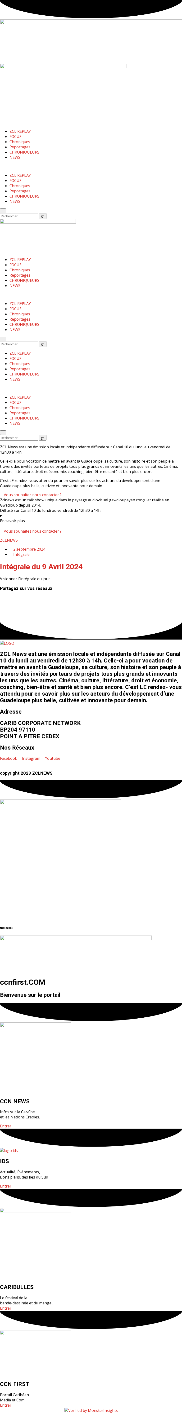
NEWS (14, 157)
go (43, 216)
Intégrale (21, 554)
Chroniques (19, 141)
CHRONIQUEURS (24, 152)
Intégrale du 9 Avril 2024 (41, 566)
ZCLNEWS (9, 540)
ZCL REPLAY (20, 131)
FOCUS (15, 136)
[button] (91, 598)
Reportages (19, 147)
